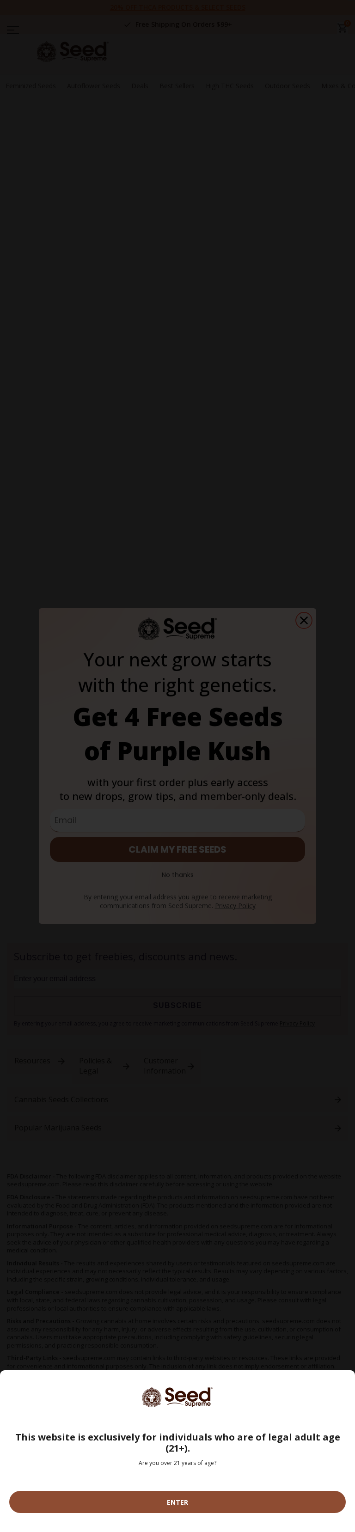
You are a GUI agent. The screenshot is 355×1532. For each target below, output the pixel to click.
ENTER (177, 1502)
